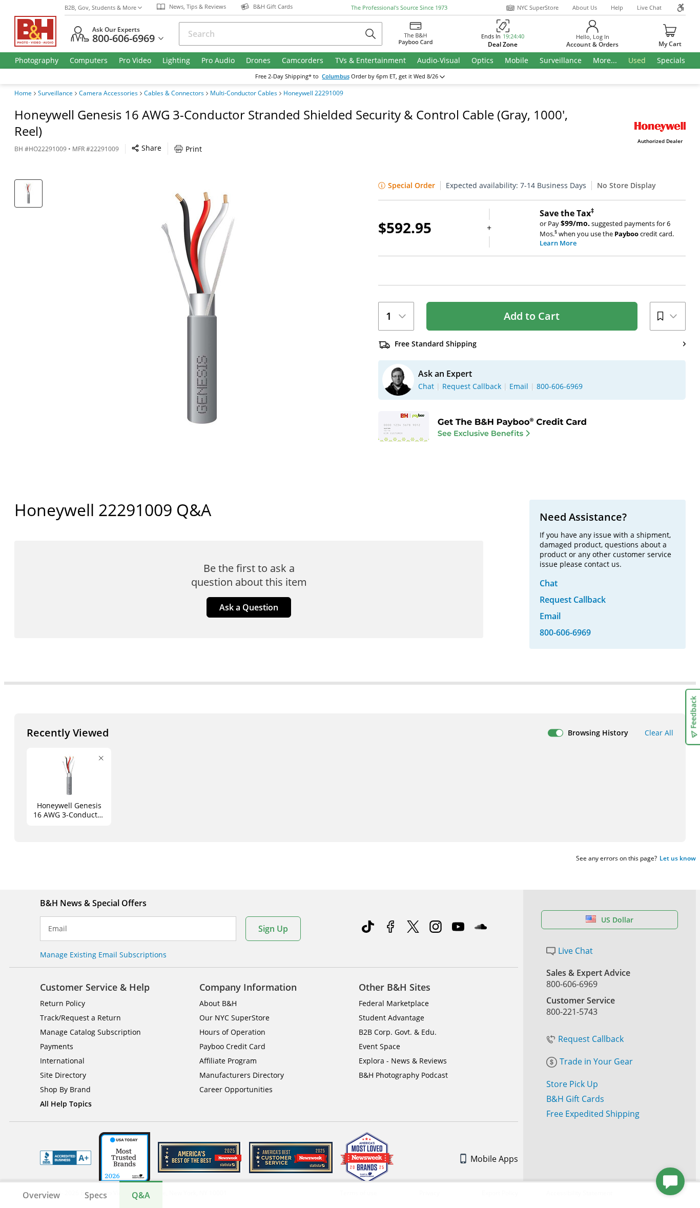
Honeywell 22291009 (313, 93)
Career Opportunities (236, 1089)
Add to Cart (532, 316)
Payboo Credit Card (232, 1046)
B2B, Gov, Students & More (100, 7)
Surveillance (55, 93)
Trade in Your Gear (596, 1061)
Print (194, 149)
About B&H (218, 1003)
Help (617, 7)
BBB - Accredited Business (65, 1157)
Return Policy (62, 1003)
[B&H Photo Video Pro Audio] (39, 31)
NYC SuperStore (538, 7)
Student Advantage (391, 1017)
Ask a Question (248, 607)
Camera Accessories (108, 93)
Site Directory (63, 1075)
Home (23, 93)
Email (57, 928)
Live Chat (649, 7)
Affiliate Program (228, 1061)
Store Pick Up (572, 1084)
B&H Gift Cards (575, 1098)
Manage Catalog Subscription (90, 1032)
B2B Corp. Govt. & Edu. (398, 1032)
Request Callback (591, 1039)
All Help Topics (66, 1104)
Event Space (379, 1046)
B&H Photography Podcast (403, 1075)
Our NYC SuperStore (234, 1017)
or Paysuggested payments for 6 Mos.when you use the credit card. (607, 228)
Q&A (141, 1195)
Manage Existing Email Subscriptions (103, 954)
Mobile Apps (494, 1158)
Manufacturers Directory (241, 1075)
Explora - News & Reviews (403, 1061)
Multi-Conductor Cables (243, 93)
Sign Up (273, 928)
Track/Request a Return (80, 1017)
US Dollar (617, 920)
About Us (584, 7)
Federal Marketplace (394, 1003)
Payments (56, 1046)
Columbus (335, 76)
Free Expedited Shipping (593, 1113)
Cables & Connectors (174, 93)
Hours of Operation (232, 1032)
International (62, 1061)
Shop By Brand (65, 1089)
